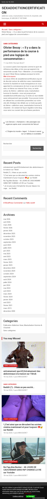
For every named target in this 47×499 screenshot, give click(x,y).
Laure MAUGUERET (21, 377)
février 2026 (7, 228)
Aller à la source (9, 76)
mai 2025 (6, 254)
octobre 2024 (8, 274)
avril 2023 (6, 302)
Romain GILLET (19, 63)
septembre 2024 (9, 277)
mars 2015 (7, 308)
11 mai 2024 (7, 63)
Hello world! (30, 203)
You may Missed (11, 338)
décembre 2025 (9, 233)
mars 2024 (7, 294)
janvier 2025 (7, 265)
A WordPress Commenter (13, 203)
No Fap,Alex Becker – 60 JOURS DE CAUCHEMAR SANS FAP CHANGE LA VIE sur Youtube (22, 470)
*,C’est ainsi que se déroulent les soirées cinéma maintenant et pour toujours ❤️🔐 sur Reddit (23, 427)
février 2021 (7, 305)
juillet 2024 (7, 282)
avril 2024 (6, 291)
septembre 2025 (9, 242)
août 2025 (7, 245)
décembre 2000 (9, 311)
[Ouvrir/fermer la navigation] (5, 24)
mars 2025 (7, 259)
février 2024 (7, 297)
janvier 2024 (7, 300)
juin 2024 (6, 285)
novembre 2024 (9, 271)
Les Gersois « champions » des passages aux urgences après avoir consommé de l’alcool (23, 123)
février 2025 (7, 262)
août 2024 (7, 279)
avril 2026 (6, 222)
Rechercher (7, 144)
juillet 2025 (7, 248)
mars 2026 (7, 225)
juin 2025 (6, 251)
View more (28, 493)
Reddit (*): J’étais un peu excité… (15, 172)
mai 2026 (6, 219)
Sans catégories (10, 44)
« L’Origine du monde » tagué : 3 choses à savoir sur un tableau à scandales (23, 132)
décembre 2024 (9, 268)
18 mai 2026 (7, 377)
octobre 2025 (8, 239)
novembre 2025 (9, 236)
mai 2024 (6, 288)
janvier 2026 (7, 231)
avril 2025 (6, 256)
